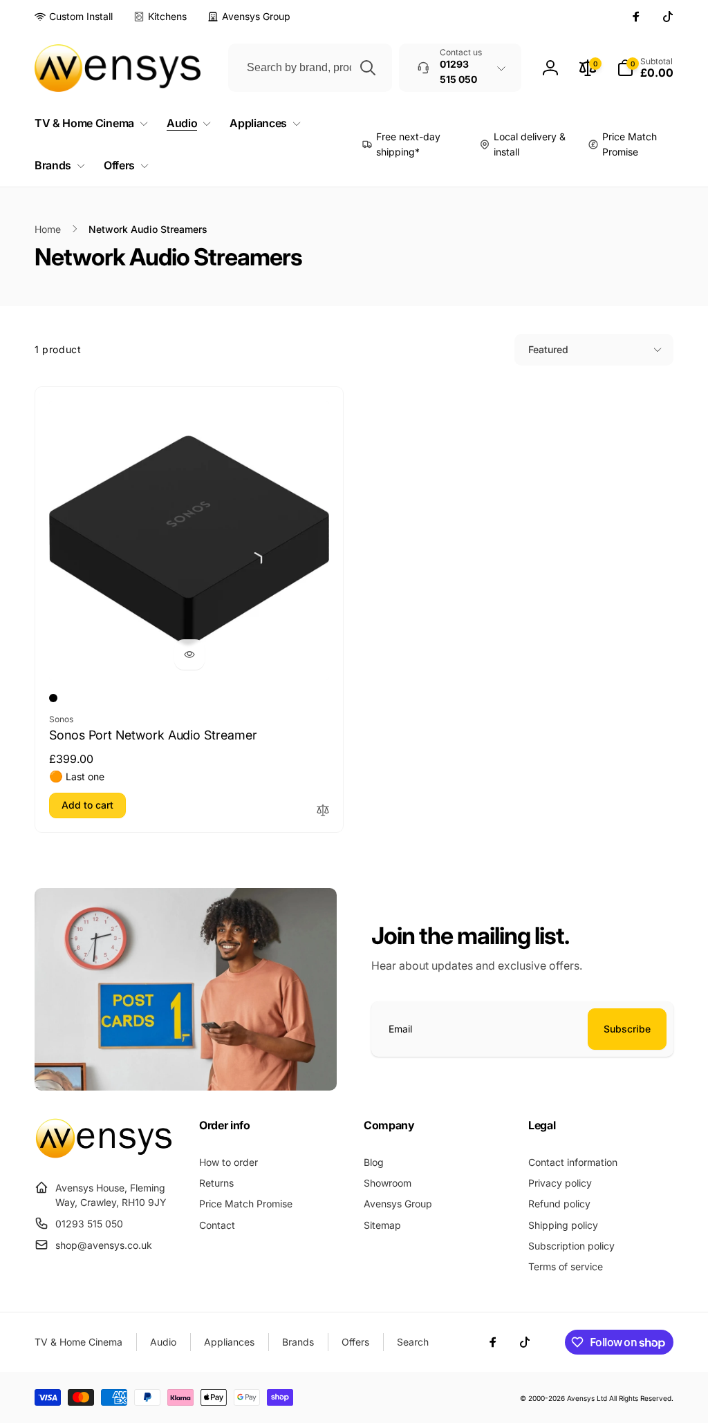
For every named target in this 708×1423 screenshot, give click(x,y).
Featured (548, 349)
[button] (645, 67)
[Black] (53, 698)
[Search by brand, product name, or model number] (368, 68)
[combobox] (310, 68)
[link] (74, 16)
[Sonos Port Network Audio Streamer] (189, 654)
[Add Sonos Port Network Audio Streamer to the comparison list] (323, 811)
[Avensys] (104, 1154)
